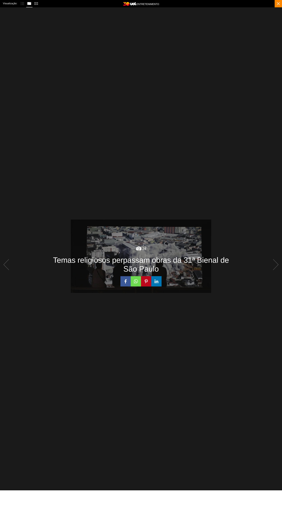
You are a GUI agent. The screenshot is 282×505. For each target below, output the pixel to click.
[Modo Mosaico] (36, 3)
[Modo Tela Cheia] (29, 3)
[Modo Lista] (22, 3)
